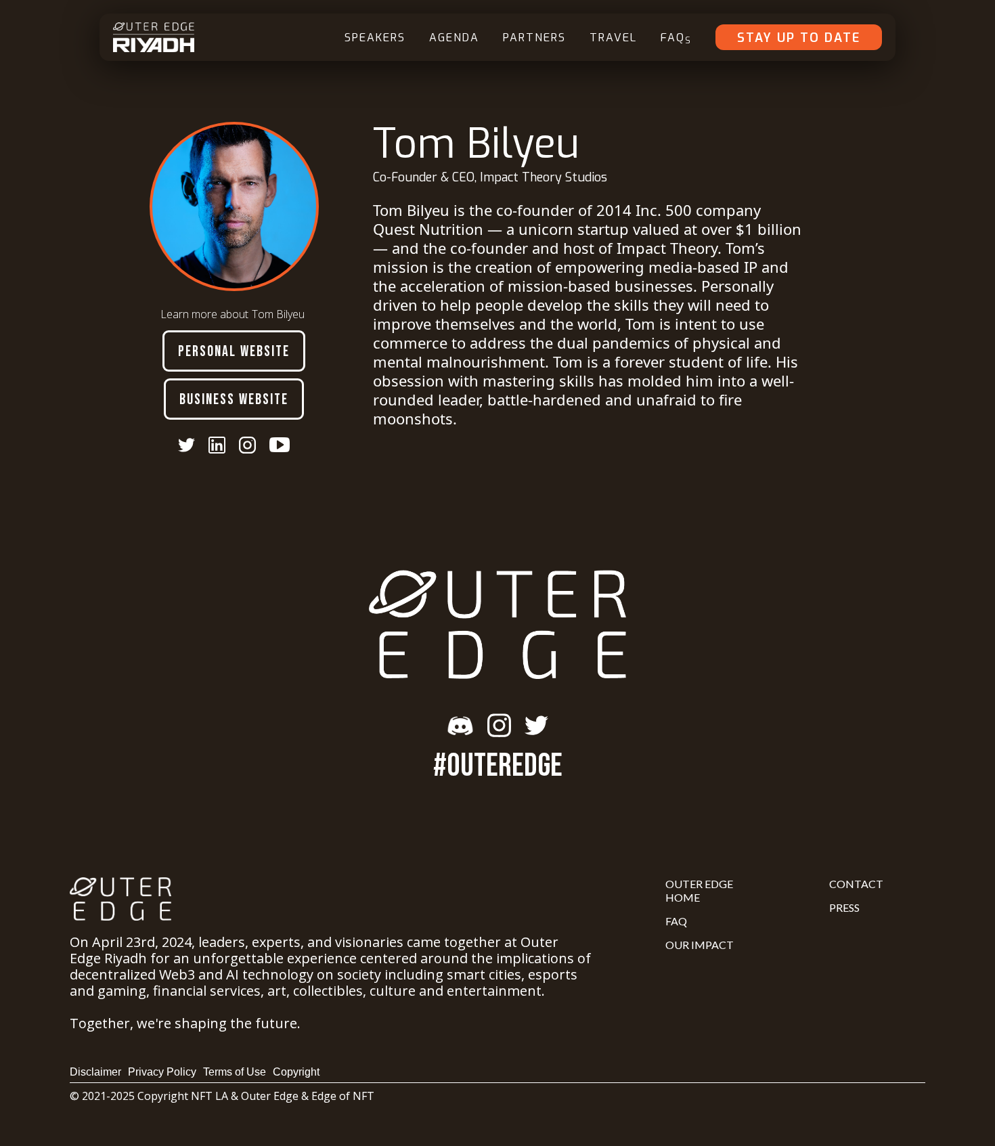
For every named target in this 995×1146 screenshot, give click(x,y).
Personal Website (234, 352)
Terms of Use (234, 1072)
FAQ (676, 38)
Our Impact (699, 944)
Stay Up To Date (798, 38)
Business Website (233, 400)
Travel (613, 37)
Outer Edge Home (699, 890)
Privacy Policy (162, 1072)
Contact (856, 883)
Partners (534, 37)
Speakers (375, 37)
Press (844, 907)
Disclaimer (95, 1072)
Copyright (296, 1072)
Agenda (454, 37)
